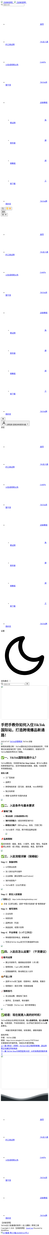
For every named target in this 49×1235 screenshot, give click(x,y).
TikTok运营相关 (16, 741)
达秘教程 (43, 103)
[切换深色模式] (8, 208)
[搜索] (3, 208)
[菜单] (4, 214)
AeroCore (29, 1228)
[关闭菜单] (3, 419)
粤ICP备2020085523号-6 (19, 1233)
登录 (3, 212)
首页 (42, 24)
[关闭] (27, 684)
